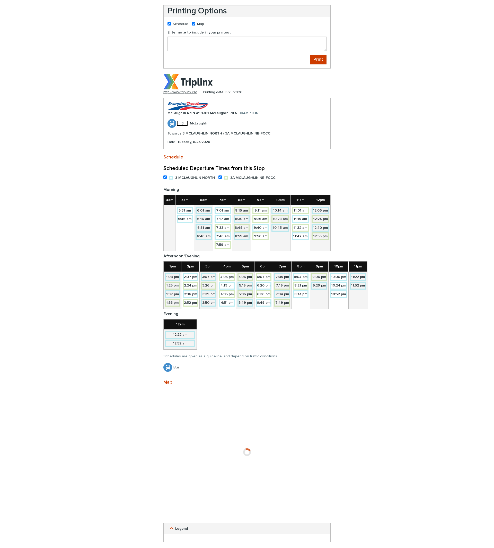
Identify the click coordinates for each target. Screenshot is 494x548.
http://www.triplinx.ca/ (180, 92)
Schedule (180, 24)
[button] (247, 528)
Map (200, 24)
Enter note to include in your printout (199, 32)
